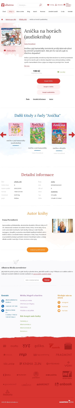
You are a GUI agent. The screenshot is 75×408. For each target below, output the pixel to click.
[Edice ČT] (6, 375)
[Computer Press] (68, 346)
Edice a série (20, 11)
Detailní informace (39, 99)
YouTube (65, 310)
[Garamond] (9, 384)
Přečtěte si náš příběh (27, 310)
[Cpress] (7, 354)
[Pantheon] (36, 375)
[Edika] (39, 346)
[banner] (7, 5)
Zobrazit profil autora (37, 250)
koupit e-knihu (48, 86)
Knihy (11, 11)
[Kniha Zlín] (30, 363)
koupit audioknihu (49, 92)
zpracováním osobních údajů (42, 274)
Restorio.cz (23, 331)
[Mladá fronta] (67, 375)
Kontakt (70, 11)
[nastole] (54, 346)
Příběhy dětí (23, 19)
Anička (53, 182)
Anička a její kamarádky (37, 148)
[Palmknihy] (21, 375)
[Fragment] (64, 354)
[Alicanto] (8, 363)
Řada (27, 99)
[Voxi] (68, 363)
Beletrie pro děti (11, 19)
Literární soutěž (53, 11)
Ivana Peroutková (29, 44)
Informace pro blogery (27, 304)
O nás (62, 11)
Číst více (26, 66)
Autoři (35, 11)
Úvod (4, 11)
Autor (51, 99)
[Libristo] (26, 384)
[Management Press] (22, 354)
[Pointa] (51, 375)
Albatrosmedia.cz (25, 324)
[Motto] (14, 346)
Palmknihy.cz (24, 321)
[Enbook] (63, 384)
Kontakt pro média (26, 300)
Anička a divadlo (59, 148)
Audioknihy (54, 192)
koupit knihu (48, 81)
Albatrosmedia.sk (25, 328)
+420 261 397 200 (11, 306)
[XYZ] (26, 346)
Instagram (65, 302)
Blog (28, 11)
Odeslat (46, 280)
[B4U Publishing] (41, 354)
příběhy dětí (18, 182)
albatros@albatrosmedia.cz (11, 301)
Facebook (65, 306)
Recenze (42, 11)
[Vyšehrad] (52, 363)
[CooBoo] (4, 346)
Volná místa (23, 307)
